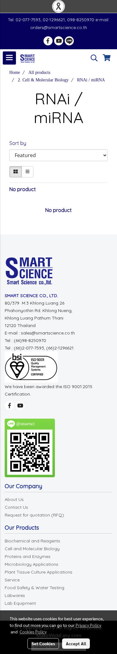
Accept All (76, 643)
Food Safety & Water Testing (34, 587)
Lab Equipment (20, 603)
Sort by (19, 143)
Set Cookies (43, 643)
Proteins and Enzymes (28, 556)
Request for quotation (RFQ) (34, 515)
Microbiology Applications (31, 564)
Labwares (15, 595)
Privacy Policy (88, 625)
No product (22, 189)
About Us (14, 499)
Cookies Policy (33, 631)
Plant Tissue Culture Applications (38, 572)
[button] (92, 58)
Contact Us (16, 507)
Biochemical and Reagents (32, 541)
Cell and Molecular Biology (32, 548)
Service (12, 580)
